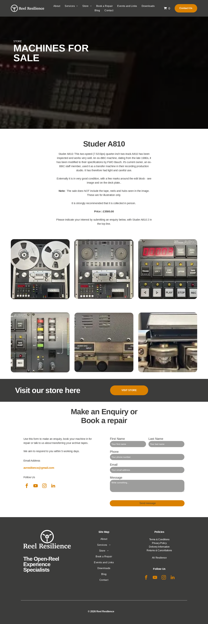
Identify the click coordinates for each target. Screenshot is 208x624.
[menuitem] (56, 6)
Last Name (155, 438)
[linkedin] (53, 486)
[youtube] (35, 486)
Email (113, 464)
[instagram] (44, 486)
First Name (117, 438)
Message (116, 477)
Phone (114, 451)
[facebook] (26, 486)
